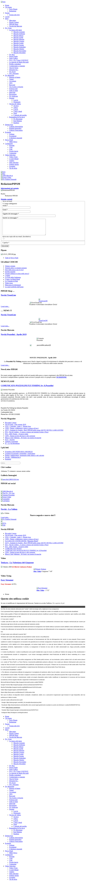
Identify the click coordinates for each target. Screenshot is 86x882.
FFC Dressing (14, 73)
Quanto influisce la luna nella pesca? (17, 273)
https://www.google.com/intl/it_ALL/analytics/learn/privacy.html (23, 702)
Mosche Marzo (18, 36)
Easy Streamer (7, 580)
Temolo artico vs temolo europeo (16, 268)
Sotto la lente (13, 90)
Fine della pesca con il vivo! (14, 270)
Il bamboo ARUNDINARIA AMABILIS (19, 452)
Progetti (11, 145)
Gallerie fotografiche (16, 126)
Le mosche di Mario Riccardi (19, 62)
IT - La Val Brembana (12, 443)
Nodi (15, 113)
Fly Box (12, 54)
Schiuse (11, 134)
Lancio (15, 109)
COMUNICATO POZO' (13, 548)
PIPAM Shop (13, 24)
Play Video (37, 571)
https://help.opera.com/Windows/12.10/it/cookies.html (20, 692)
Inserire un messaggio (10, 218)
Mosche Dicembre (19, 53)
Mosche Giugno (18, 41)
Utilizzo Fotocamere (16, 130)
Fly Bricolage (17, 119)
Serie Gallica (13, 58)
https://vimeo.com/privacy (13, 707)
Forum (7, 13)
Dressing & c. (13, 70)
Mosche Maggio (18, 39)
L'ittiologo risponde (15, 138)
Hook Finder (13, 56)
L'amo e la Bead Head (12, 279)
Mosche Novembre (19, 51)
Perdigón (8, 459)
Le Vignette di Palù (11, 281)
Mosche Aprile (18, 37)
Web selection (13, 162)
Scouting (12, 166)
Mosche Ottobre (18, 49)
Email (5, 209)
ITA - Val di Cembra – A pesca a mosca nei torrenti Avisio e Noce (26, 432)
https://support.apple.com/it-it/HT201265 (16, 690)
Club (10, 147)
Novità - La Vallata (9, 509)
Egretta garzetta (10, 272)
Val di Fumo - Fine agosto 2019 (15, 424)
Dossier (11, 98)
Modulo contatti (6, 199)
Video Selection (10, 155)
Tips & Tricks (13, 68)
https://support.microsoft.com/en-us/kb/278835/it (29, 682)
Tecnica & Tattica (15, 104)
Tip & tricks (13, 168)
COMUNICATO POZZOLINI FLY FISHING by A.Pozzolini (27, 385)
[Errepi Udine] (6, 177)
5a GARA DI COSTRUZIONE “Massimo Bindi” (21, 541)
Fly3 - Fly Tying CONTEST (18, 60)
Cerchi (7, 17)
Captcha (6, 243)
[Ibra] (3, 174)
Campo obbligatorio (10, 203)
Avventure (12, 81)
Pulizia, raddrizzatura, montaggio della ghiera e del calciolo (24, 455)
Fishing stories (14, 164)
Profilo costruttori (15, 64)
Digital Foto (9, 125)
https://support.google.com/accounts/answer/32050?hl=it (26, 685)
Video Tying (13, 157)
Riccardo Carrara (10, 422)
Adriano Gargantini (11, 441)
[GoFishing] (5, 501)
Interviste (12, 92)
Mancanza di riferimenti (13, 285)
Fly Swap (12, 72)
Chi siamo (8, 7)
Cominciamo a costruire (17, 66)
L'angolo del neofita (20, 115)
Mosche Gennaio (19, 32)
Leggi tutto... (5, 306)
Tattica (15, 108)
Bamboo (16, 123)
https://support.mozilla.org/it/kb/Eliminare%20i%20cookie (25, 687)
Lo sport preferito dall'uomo (14, 287)
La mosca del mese (15, 30)
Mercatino (12, 20)
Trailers (11, 161)
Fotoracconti (13, 89)
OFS (10, 83)
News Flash (9, 140)
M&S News (13, 142)
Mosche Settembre (19, 47)
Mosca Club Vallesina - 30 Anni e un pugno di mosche (23, 438)
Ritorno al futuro (14, 77)
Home (7, 5)
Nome (5, 205)
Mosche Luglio (18, 43)
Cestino (7, 275)
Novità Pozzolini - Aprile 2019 (14, 334)
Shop (6, 18)
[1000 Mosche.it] (7, 175)
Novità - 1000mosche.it (13, 457)
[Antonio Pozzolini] (8, 495)
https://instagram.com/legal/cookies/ (18, 712)
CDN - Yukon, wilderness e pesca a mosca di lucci (21, 428)
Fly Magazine (9, 75)
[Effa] (3, 525)
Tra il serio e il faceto (16, 87)
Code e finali (17, 111)
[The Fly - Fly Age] (7, 493)
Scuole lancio (13, 151)
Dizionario (16, 102)
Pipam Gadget (14, 22)
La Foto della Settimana (13, 277)
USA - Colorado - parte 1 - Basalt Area (18, 426)
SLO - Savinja (10, 440)
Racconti (12, 85)
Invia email (5, 246)
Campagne (12, 153)
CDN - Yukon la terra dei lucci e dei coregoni (20, 436)
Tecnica (16, 106)
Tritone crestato (10, 266)
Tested (11, 79)
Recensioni (13, 94)
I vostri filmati (13, 159)
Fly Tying (8, 28)
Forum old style (14, 15)
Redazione (12, 11)
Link (10, 149)
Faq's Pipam (13, 9)
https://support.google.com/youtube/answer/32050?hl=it (22, 710)
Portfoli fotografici (15, 128)
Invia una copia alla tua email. (12, 236)
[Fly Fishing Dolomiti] (8, 179)
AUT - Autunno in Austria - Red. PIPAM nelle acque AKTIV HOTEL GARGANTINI (34, 430)
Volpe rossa (9, 283)
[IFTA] (3, 523)
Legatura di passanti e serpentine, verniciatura (20, 453)
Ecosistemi (12, 136)
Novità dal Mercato (15, 26)
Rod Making (17, 121)
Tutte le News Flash (11, 258)
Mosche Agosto (18, 45)
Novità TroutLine (8, 295)
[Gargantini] (5, 499)
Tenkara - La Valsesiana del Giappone (17, 562)
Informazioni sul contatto (10, 188)
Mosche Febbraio (19, 34)
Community (9, 143)
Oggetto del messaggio (11, 214)
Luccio (15, 100)
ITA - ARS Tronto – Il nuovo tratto (16, 434)
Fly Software (13, 96)
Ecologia (8, 132)
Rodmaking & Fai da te (17, 117)
